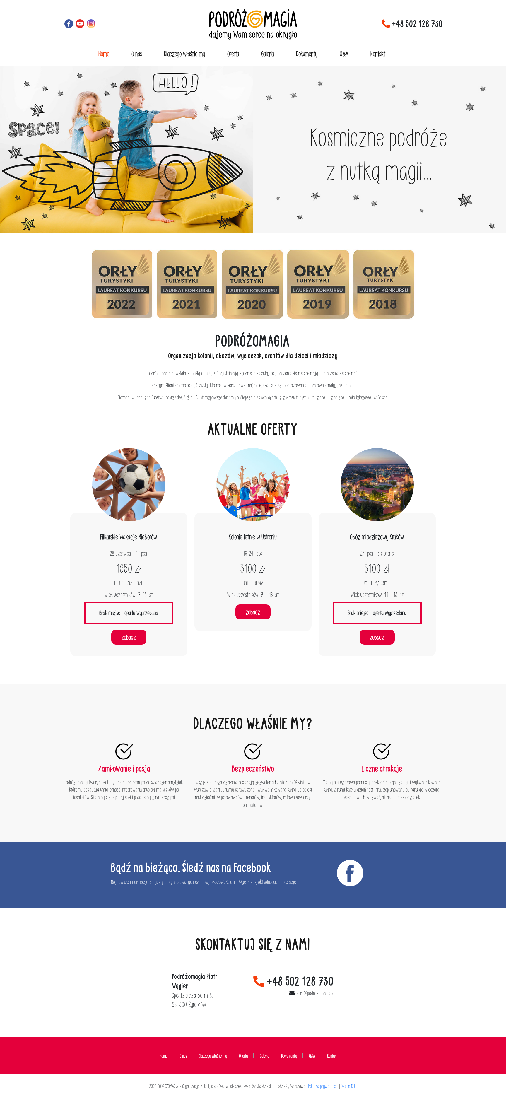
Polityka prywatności (323, 1086)
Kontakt (378, 53)
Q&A (344, 53)
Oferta (233, 53)
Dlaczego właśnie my (184, 53)
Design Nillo (349, 1086)
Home (104, 53)
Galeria (267, 53)
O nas (137, 53)
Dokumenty (307, 53)
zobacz (129, 637)
